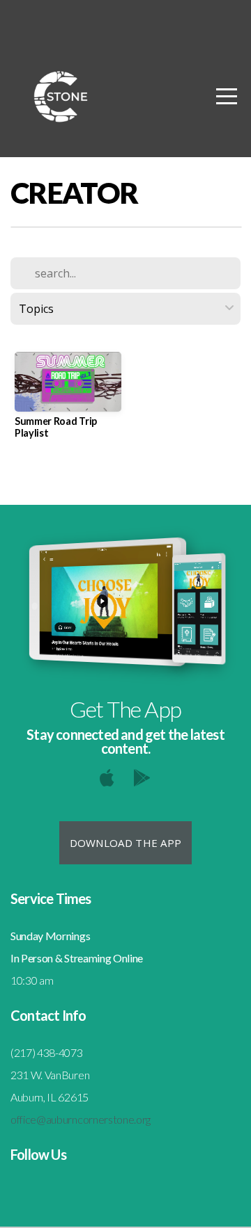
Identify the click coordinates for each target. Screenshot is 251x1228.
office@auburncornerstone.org (80, 1119)
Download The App (126, 843)
